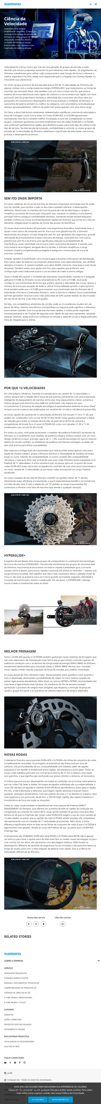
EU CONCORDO (38, 1099)
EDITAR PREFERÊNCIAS (60, 1099)
